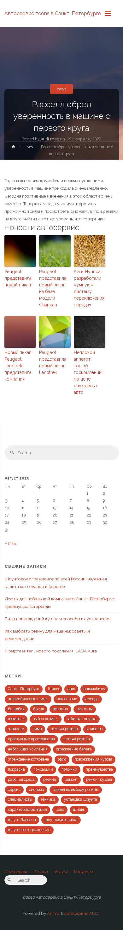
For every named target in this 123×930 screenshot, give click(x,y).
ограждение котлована (28, 759)
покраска (16, 769)
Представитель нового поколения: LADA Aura (51, 650)
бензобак (16, 709)
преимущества (99, 769)
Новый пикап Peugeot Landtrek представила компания (18, 366)
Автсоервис (16, 871)
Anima (53, 913)
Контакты (82, 871)
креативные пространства (31, 739)
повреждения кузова (93, 759)
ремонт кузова (99, 779)
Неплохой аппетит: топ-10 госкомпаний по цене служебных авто (88, 372)
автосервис (67, 699)
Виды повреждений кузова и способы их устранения (57, 618)
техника (48, 799)
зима (37, 729)
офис (62, 759)
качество (94, 729)
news (62, 88)
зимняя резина (64, 729)
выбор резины (45, 719)
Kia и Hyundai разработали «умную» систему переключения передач (89, 288)
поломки (69, 769)
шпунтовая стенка (61, 819)
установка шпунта (80, 799)
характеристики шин (27, 809)
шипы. (79, 809)
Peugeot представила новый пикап (18, 278)
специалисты (20, 799)
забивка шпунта (82, 719)
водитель (16, 719)
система (36, 789)
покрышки (43, 769)
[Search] (12, 452)
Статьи (41, 871)
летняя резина (76, 739)
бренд (38, 709)
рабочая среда (21, 779)
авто (71, 689)
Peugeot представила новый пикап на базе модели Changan (52, 288)
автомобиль (94, 689)
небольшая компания (28, 749)
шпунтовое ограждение (29, 830)
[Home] (13, 148)
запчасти (16, 729)
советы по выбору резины (76, 789)
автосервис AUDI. (82, 913)
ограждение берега (74, 749)
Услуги (60, 871)
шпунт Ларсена (22, 819)
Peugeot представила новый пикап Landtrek (52, 362)
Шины (53, 689)
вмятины (85, 709)
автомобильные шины (28, 699)
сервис (14, 789)
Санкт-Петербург (23, 689)
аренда (92, 699)
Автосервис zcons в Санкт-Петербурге (52, 13)
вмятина (60, 709)
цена (60, 809)
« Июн (11, 543)
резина (49, 779)
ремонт (71, 779)
